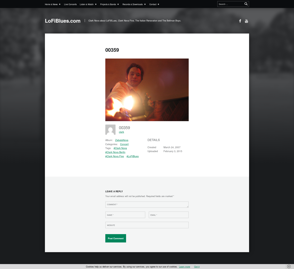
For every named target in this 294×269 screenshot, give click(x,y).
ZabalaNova (121, 140)
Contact (152, 4)
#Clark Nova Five (114, 156)
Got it (197, 266)
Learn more (184, 266)
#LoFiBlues (133, 156)
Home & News (51, 4)
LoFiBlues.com (62, 20)
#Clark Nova (120, 148)
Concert (124, 144)
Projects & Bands (108, 4)
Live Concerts (70, 4)
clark (121, 132)
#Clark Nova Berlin (115, 152)
